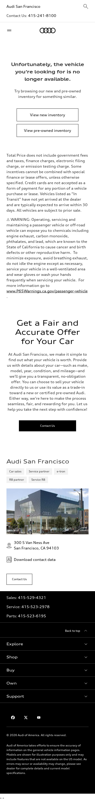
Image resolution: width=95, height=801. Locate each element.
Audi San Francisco (23, 6)
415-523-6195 (32, 616)
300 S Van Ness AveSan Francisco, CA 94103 (36, 545)
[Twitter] (25, 717)
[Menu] (10, 30)
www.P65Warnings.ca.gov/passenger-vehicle (47, 291)
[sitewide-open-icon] (86, 7)
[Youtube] (38, 717)
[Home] (48, 30)
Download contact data (35, 559)
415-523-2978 (35, 606)
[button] (47, 644)
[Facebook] (12, 717)
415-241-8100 (42, 15)
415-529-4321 (32, 597)
